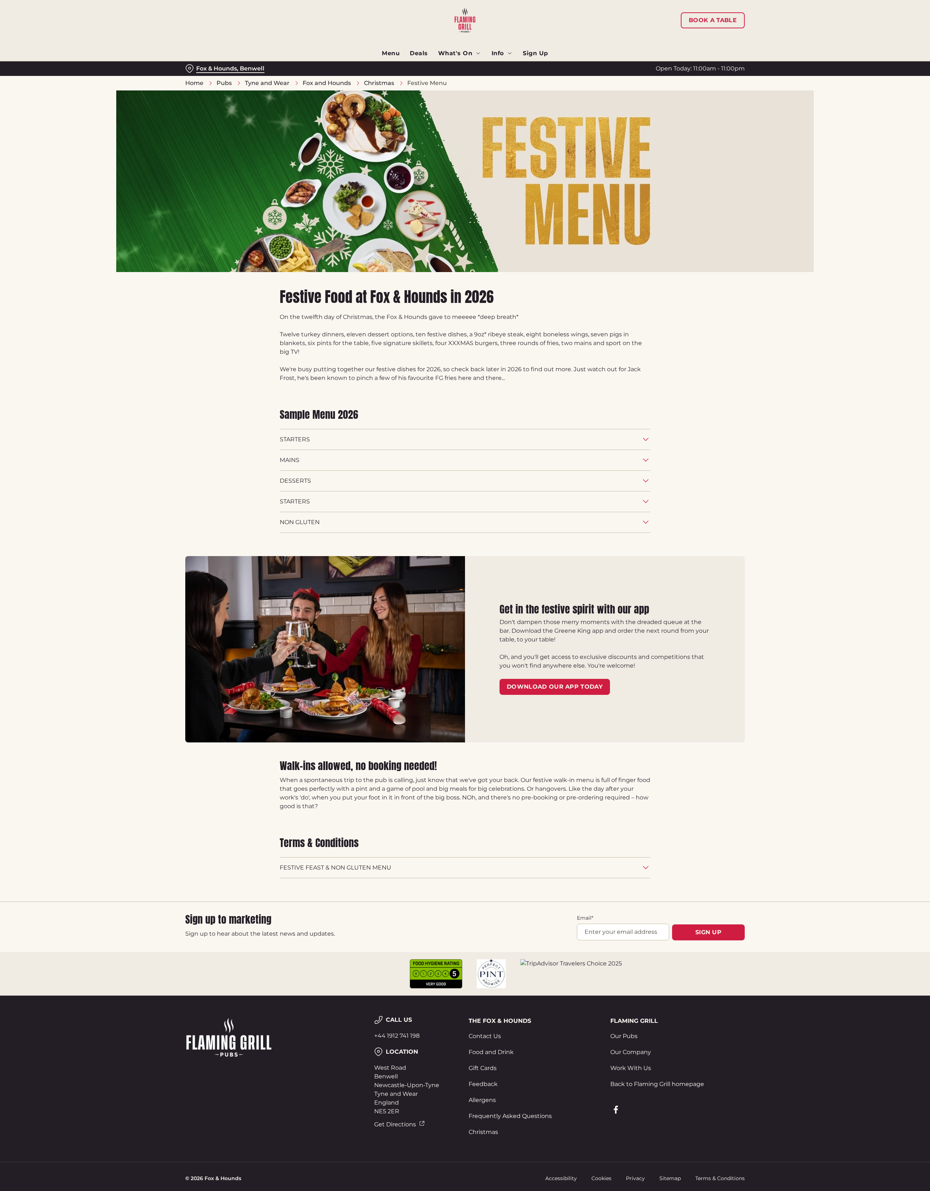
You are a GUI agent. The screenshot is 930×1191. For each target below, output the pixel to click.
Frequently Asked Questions (510, 1116)
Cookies (601, 1178)
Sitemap (670, 1178)
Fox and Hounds (327, 83)
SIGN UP (708, 932)
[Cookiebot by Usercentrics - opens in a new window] (212, 67)
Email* (585, 918)
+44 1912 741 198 (397, 1035)
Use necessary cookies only (703, 43)
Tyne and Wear (267, 83)
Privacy (635, 1178)
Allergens (482, 1100)
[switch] (374, 67)
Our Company (630, 1052)
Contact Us (485, 1036)
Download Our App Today (555, 686)
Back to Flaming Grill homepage (657, 1084)
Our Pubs (624, 1036)
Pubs (224, 83)
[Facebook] (615, 1109)
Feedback (483, 1084)
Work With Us (630, 1068)
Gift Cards (483, 1068)
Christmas (379, 83)
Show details (544, 67)
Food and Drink (491, 1052)
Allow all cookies (703, 19)
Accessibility (561, 1178)
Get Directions (395, 1124)
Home (194, 83)
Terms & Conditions (720, 1178)
